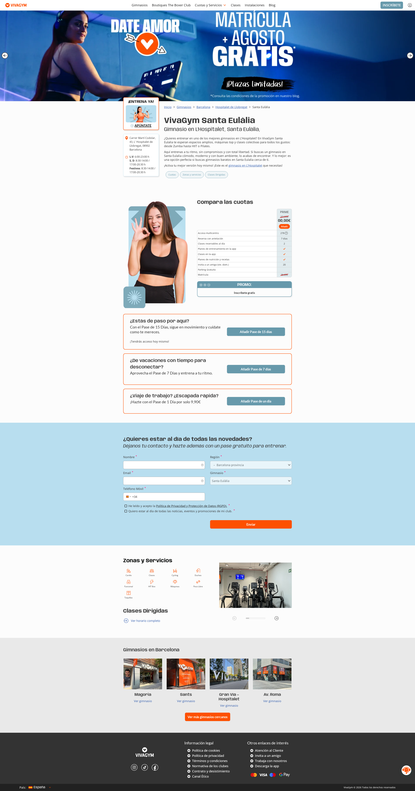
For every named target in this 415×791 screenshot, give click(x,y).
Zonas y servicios (192, 174)
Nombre (129, 457)
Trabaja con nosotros (271, 761)
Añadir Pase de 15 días (256, 332)
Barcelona (203, 107)
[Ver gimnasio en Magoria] (143, 674)
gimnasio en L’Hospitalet (245, 165)
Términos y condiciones (210, 761)
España (39, 787)
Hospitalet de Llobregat (231, 107)
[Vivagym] (15, 5)
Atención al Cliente (269, 750)
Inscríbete (392, 5)
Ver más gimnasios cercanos (208, 717)
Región (214, 457)
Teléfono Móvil (133, 489)
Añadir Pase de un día (256, 401)
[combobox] (131, 496)
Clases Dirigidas (216, 174)
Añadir (284, 226)
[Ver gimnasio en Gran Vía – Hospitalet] (229, 674)
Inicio (168, 107)
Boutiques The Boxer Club (171, 5)
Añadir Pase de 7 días (256, 369)
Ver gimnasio (143, 701)
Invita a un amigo (268, 755)
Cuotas (172, 174)
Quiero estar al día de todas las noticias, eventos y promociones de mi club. (180, 511)
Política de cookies (206, 750)
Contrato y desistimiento (211, 771)
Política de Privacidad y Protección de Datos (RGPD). (191, 506)
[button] (5, 55)
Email (127, 473)
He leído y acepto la (177, 506)
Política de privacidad (208, 755)
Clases (236, 5)
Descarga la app (267, 766)
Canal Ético (200, 776)
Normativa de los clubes (210, 766)
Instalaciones (255, 5)
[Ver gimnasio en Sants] (186, 674)
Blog (272, 5)
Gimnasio (216, 473)
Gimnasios (140, 5)
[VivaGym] (145, 752)
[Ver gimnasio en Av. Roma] (272, 674)
